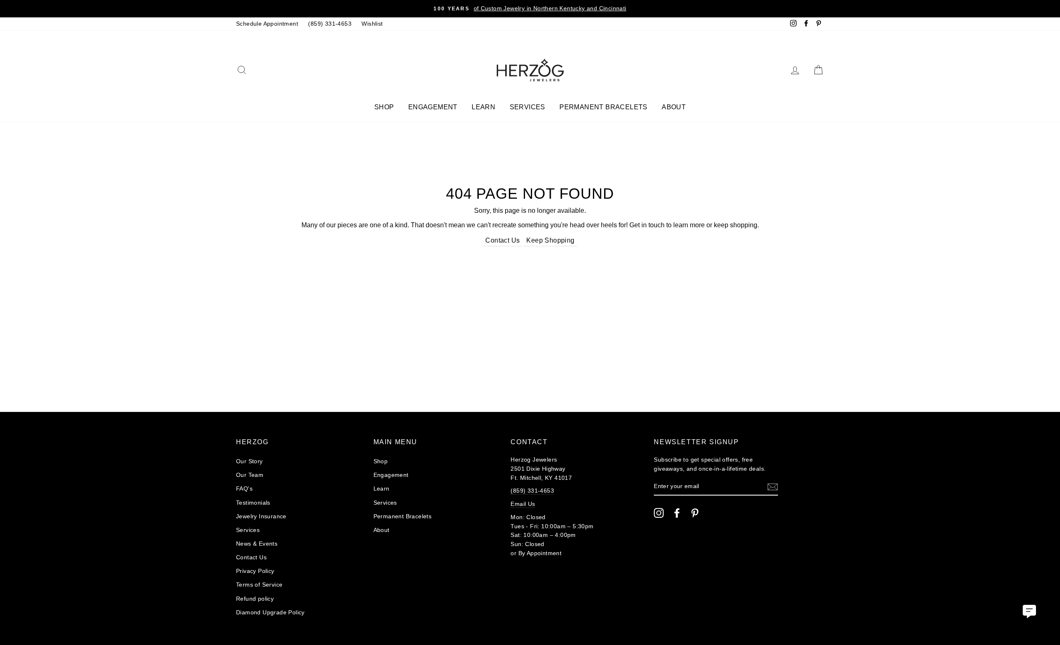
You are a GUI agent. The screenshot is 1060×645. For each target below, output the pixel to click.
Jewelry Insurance (261, 516)
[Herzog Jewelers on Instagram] (659, 513)
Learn (483, 107)
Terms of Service (259, 585)
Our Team (249, 475)
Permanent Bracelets (603, 107)
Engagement (433, 107)
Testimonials (253, 503)
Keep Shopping (550, 240)
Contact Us (502, 240)
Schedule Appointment (267, 24)
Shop (384, 107)
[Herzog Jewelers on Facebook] (677, 513)
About (674, 107)
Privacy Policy (255, 571)
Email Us (523, 504)
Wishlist (372, 24)
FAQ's (244, 489)
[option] (530, 8)
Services (527, 107)
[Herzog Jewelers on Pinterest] (695, 513)
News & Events (256, 544)
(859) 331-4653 (330, 24)
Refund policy (255, 599)
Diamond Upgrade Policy (270, 612)
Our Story (249, 461)
